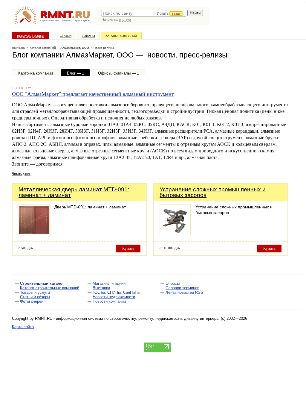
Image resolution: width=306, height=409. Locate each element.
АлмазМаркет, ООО (74, 47)
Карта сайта (23, 327)
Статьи (65, 35)
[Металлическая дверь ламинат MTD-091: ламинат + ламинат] (34, 233)
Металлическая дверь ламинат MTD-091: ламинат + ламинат (74, 192)
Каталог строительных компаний (49, 288)
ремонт (66, 20)
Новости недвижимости (114, 297)
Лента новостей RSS (184, 292)
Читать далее (21, 173)
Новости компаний (109, 301)
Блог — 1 (75, 73)
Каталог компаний (121, 35)
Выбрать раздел (30, 35)
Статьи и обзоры (35, 297)
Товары (88, 35)
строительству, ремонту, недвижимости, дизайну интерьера (164, 318)
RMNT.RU (18, 47)
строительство (49, 20)
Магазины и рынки (109, 283)
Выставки (101, 288)
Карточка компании (35, 73)
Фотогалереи (31, 301)
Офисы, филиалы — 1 (118, 73)
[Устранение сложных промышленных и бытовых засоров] (175, 233)
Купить (128, 248)
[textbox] (144, 13)
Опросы (173, 283)
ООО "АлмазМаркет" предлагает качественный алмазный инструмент (93, 93)
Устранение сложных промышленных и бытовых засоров (213, 192)
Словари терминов (182, 288)
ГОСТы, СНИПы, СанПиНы (116, 292)
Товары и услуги (35, 292)
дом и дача (82, 20)
